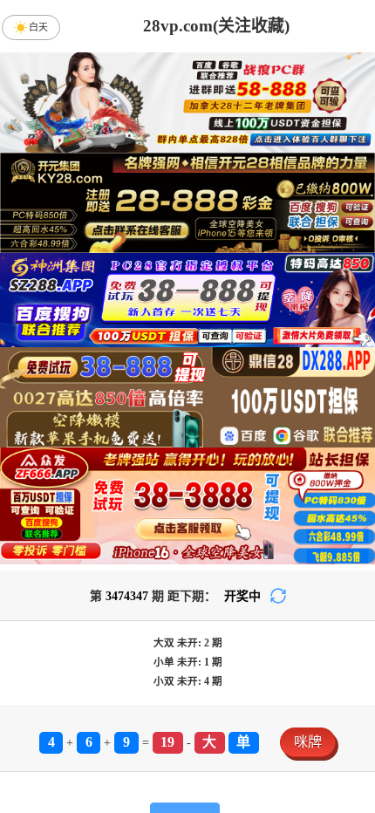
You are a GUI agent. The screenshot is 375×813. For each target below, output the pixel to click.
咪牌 (308, 741)
